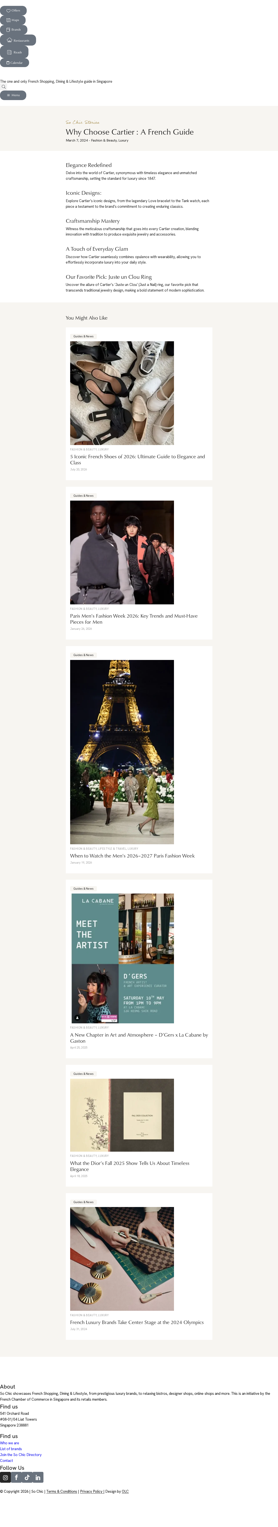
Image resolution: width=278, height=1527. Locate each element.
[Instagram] (5, 1477)
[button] (3, 87)
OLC (125, 1491)
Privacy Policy (92, 1491)
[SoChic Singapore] (5, 72)
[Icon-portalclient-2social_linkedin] (38, 1477)
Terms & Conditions (61, 1491)
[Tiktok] (27, 1477)
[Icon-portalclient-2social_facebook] (16, 1477)
